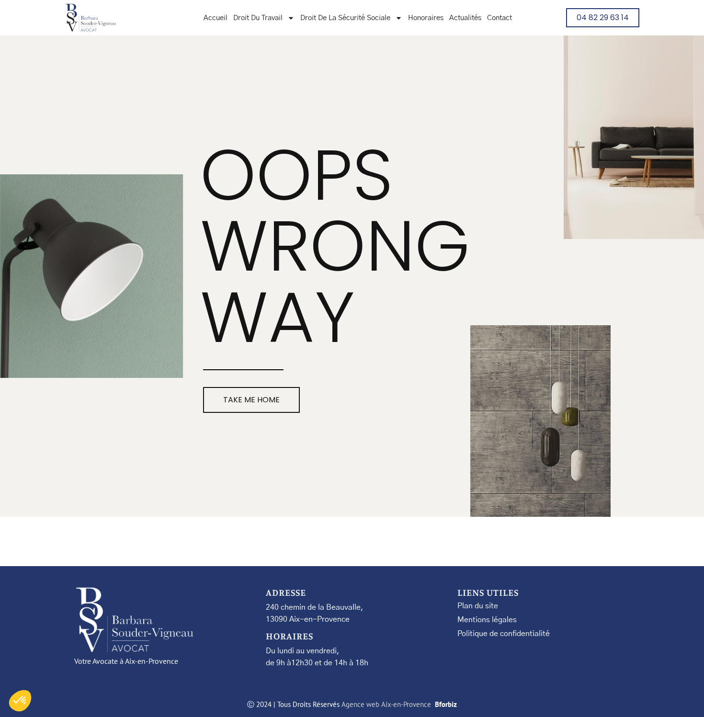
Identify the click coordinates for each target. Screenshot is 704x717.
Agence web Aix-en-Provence (387, 704)
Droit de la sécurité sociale (345, 18)
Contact (499, 18)
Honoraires (425, 18)
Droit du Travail (258, 18)
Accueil (215, 18)
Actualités (465, 18)
